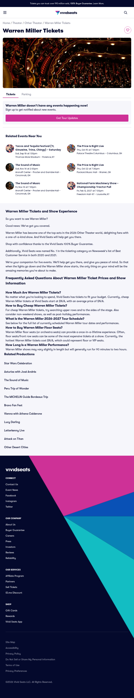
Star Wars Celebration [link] (18, 363)
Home (6, 23)
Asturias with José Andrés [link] (20, 371)
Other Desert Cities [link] (16, 447)
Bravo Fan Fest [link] (13, 405)
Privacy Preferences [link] (16, 671)
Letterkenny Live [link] (14, 430)
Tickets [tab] (10, 94)
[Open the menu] (5, 12)
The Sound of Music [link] (16, 380)
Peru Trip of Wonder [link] (16, 388)
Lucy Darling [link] (12, 422)
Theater (17, 23)
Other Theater (33, 23)
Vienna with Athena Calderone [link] (23, 413)
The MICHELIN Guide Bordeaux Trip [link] (26, 397)
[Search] (126, 12)
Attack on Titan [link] (13, 438)
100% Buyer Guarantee (81, 3)
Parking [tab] (26, 94)
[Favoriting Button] (127, 30)
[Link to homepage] (67, 12)
